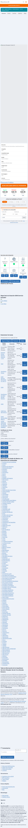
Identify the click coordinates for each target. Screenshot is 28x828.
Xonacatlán (5, 657)
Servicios (14, 13)
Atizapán (4, 477)
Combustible (4, 211)
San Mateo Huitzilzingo (7, 590)
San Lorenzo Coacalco (7, 582)
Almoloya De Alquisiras (7, 466)
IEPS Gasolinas (5, 778)
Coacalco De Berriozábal (8, 501)
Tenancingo (5, 612)
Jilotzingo (4, 532)
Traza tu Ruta (5, 779)
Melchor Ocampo (6, 547)
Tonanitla (4, 641)
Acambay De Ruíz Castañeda (9, 462)
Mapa (25, 13)
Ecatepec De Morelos (7, 512)
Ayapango (4, 484)
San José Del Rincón (7, 579)
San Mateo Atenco (6, 588)
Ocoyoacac (5, 562)
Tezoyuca (4, 631)
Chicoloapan (5, 494)
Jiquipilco (4, 534)
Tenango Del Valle (6, 615)
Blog (3, 789)
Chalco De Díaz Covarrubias (9, 490)
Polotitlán (4, 571)
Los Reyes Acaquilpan (7, 541)
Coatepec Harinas (6, 503)
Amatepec (4, 471)
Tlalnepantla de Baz (7, 638)
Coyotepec (4, 506)
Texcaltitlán (5, 626)
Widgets (4, 781)
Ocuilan (4, 563)
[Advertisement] (14, 30)
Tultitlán (4, 645)
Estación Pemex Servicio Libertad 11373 (3, 355)
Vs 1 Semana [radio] (10, 201)
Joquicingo (4, 537)
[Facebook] (2, 803)
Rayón (3, 572)
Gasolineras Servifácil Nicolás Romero (4, 396)
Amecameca (5, 472)
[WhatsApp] (4, 803)
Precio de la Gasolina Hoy (8, 786)
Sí (2, 275)
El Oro (3, 513)
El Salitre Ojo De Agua (7, 515)
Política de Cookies (6, 769)
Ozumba (4, 569)
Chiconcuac (5, 497)
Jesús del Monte (6, 529)
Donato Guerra (6, 510)
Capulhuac (4, 487)
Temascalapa (5, 606)
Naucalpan (4, 554)
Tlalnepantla (5, 637)
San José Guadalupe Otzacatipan (10, 581)
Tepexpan (4, 622)
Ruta (25, 356)
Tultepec (4, 644)
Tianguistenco (5, 632)
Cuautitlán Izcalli (6, 509)
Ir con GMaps (4, 300)
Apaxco (4, 474)
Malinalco (4, 546)
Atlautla (4, 481)
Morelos (4, 553)
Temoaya (4, 610)
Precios (8, 13)
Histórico (20, 13)
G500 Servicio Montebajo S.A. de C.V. (3, 379)
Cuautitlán (4, 507)
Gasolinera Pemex (3, 372)
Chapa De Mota (6, 491)
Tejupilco (4, 603)
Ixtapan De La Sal (6, 525)
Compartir (6, 281)
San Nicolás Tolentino (7, 591)
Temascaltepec (5, 609)
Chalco (4, 488)
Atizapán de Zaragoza (7, 478)
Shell (2, 364)
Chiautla (4, 493)
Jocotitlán (4, 535)
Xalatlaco (4, 656)
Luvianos (4, 544)
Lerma (3, 540)
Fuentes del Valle (6, 516)
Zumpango (5, 665)
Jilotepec (4, 531)
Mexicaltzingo (5, 550)
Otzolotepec (5, 568)
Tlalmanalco (5, 635)
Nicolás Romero (16, 9)
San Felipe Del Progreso (8, 575)
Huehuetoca (5, 518)
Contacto (4, 770)
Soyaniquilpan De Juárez (8, 598)
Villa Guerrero (5, 653)
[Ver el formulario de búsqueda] (23, 2)
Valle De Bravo (5, 647)
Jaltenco (4, 528)
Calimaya (4, 485)
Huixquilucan (5, 521)
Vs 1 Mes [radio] (17, 201)
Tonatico (4, 643)
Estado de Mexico (8, 9)
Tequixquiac (5, 625)
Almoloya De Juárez (7, 468)
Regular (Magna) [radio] (6, 341)
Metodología (5, 795)
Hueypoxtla (5, 519)
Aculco (3, 465)
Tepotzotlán (5, 623)
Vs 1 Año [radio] (23, 201)
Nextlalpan (4, 557)
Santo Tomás (5, 597)
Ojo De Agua (5, 565)
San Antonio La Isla (6, 573)
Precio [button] (18, 343)
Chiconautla (5, 496)
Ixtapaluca (4, 524)
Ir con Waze (3, 304)
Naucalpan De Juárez (7, 556)
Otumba (4, 566)
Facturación (5, 182)
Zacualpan (4, 660)
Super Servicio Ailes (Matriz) (4, 418)
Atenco (4, 475)
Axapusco (4, 482)
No (6, 275)
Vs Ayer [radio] (4, 201)
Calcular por (16, 211)
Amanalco (4, 469)
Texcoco (4, 629)
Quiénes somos (6, 797)
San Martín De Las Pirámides (9, 587)
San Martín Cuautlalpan (8, 585)
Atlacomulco (5, 479)
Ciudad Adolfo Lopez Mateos (9, 500)
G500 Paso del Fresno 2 (4, 411)
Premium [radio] (15, 341)
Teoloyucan (5, 616)
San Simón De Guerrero (8, 593)
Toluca (3, 640)
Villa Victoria (5, 654)
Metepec (4, 548)
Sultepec (4, 600)
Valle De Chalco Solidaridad (9, 648)
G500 (2, 387)
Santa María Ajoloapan (7, 594)
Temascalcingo (5, 607)
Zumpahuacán (5, 663)
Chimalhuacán (5, 499)
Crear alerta (16, 281)
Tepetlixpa (4, 620)
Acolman (4, 463)
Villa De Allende (6, 650)
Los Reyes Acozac (6, 543)
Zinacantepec (5, 662)
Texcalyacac (5, 628)
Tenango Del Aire (6, 613)
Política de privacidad (7, 767)
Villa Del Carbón (6, 651)
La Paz (3, 538)
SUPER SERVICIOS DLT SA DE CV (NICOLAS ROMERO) (4, 424)
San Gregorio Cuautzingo (8, 578)
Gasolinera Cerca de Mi (8, 776)
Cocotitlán (4, 504)
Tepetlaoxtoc (5, 619)
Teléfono (11, 182)
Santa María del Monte (7, 595)
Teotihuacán (5, 618)
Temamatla (5, 604)
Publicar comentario (7, 757)
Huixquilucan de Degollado (8, 522)
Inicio (3, 9)
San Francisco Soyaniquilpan (9, 576)
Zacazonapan (5, 659)
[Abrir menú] (26, 2)
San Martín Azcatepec (7, 584)
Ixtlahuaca (4, 526)
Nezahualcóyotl (6, 559)
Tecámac (4, 601)
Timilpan (4, 634)
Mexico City (5, 551)
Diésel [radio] (22, 341)
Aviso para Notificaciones (8, 766)
